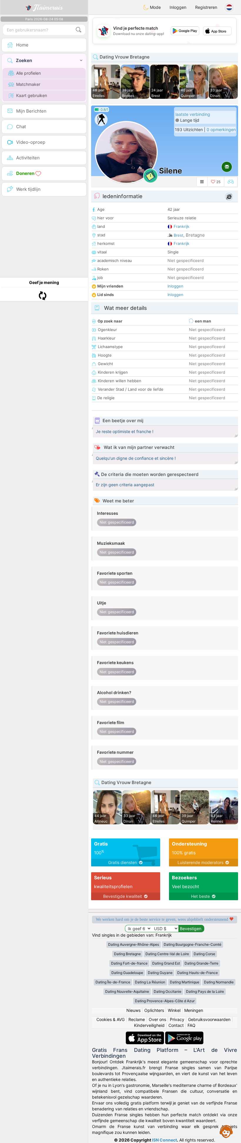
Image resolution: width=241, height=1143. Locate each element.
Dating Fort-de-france (129, 963)
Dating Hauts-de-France (197, 972)
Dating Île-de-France (113, 982)
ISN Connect (164, 1139)
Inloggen (178, 7)
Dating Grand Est (166, 963)
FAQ (191, 1025)
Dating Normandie (219, 982)
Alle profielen (28, 73)
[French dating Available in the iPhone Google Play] (184, 1034)
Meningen (193, 1010)
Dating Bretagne (127, 954)
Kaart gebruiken (31, 95)
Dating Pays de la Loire (205, 991)
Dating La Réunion (150, 982)
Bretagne (195, 235)
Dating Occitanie (167, 991)
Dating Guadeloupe (127, 972)
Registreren (206, 7)
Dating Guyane (160, 972)
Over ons (157, 1019)
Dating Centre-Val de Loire (167, 954)
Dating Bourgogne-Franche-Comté (192, 944)
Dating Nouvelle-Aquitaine (127, 991)
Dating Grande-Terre (201, 963)
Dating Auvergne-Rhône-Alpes (133, 944)
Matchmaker (28, 84)
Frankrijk (181, 226)
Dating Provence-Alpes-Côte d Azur (165, 1001)
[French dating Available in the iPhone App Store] (145, 1034)
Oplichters (154, 1010)
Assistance (226, 1131)
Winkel (174, 1010)
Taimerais (48, 7)
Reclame (136, 1019)
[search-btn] (78, 30)
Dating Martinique (184, 982)
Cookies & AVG (110, 1019)
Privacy (177, 1019)
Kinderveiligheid (149, 1025)
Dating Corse (204, 954)
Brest (178, 235)
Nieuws (133, 1010)
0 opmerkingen (221, 129)
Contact (176, 1025)
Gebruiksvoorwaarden (209, 1019)
